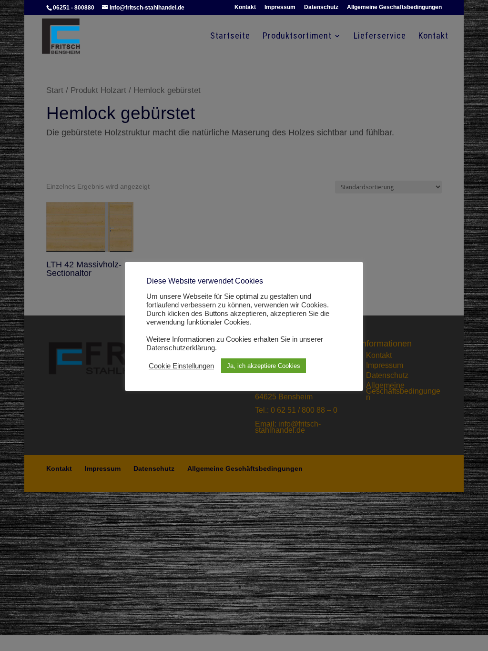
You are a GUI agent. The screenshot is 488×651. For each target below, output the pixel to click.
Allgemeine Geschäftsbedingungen (394, 7)
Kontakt (245, 7)
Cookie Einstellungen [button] (181, 366)
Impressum (279, 7)
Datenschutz (321, 7)
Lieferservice (380, 36)
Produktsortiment (297, 36)
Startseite (230, 36)
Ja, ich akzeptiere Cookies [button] (263, 365)
